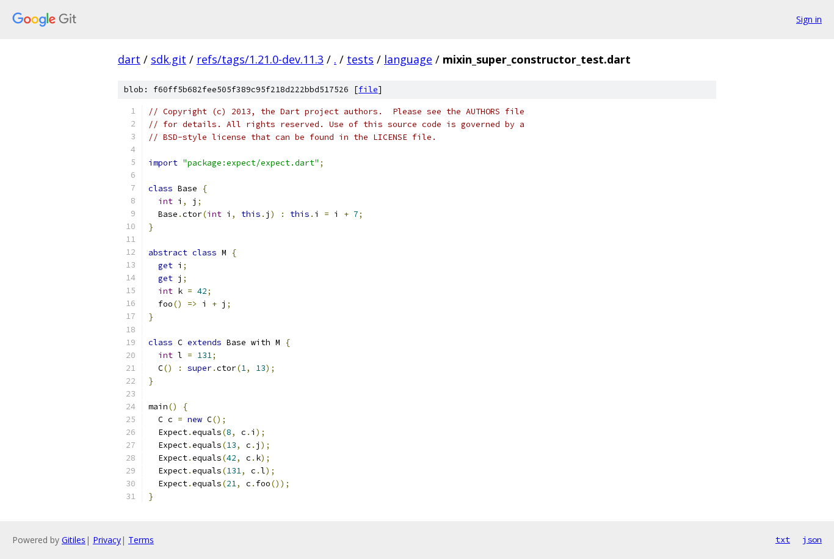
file (368, 89)
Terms (141, 540)
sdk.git (168, 59)
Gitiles (73, 540)
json (812, 539)
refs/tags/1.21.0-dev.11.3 (260, 59)
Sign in (809, 19)
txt (782, 539)
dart (129, 59)
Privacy (107, 540)
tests (360, 59)
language (408, 59)
